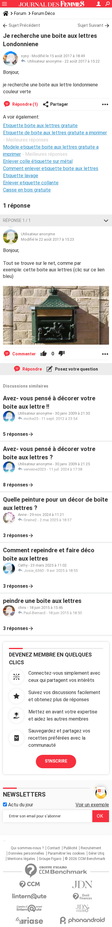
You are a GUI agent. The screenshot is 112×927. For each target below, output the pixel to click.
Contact (53, 848)
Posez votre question (76, 369)
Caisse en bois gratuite (27, 190)
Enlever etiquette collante (31, 183)
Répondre (32, 369)
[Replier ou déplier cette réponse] (106, 220)
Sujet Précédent (24, 25)
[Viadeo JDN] (82, 908)
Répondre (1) (24, 104)
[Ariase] (29, 920)
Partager (59, 104)
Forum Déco (43, 13)
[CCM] (29, 884)
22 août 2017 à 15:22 (82, 61)
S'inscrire (56, 761)
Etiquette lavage (20, 175)
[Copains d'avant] (29, 908)
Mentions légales (21, 859)
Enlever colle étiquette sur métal (38, 161)
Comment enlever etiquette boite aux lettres (50, 168)
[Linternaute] (29, 896)
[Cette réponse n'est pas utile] (61, 354)
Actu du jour (20, 805)
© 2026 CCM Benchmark (85, 859)
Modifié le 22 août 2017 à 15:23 (47, 239)
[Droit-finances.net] (82, 896)
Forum (20, 13)
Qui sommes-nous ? (27, 848)
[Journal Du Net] (82, 884)
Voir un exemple (92, 805)
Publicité (70, 848)
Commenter (23, 353)
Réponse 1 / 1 (17, 220)
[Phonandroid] (82, 920)
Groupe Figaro (50, 859)
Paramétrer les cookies (66, 853)
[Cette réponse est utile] (43, 354)
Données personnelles (26, 853)
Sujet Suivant (90, 25)
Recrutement (91, 848)
